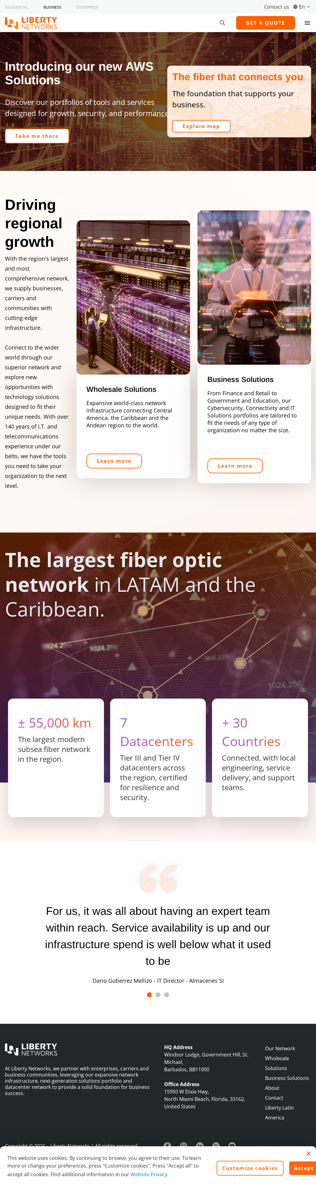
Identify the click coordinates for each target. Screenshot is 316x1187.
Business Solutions (287, 1078)
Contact (274, 1097)
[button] (149, 994)
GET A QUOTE (265, 22)
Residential (17, 7)
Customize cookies (250, 1168)
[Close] (308, 1153)
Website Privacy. (149, 1174)
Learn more (114, 461)
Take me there (37, 136)
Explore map (201, 126)
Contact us (276, 6)
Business (52, 7)
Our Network (280, 1048)
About (272, 1088)
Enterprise (87, 7)
